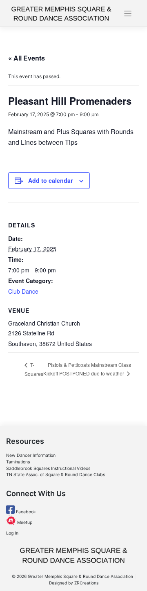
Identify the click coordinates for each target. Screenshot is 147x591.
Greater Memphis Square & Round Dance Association (80, 576)
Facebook (25, 512)
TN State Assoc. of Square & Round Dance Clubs (55, 474)
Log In (12, 533)
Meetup (24, 522)
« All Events (26, 58)
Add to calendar (50, 180)
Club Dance (23, 291)
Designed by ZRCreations (73, 582)
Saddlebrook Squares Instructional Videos (48, 468)
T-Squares (33, 369)
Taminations (18, 462)
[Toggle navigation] (128, 14)
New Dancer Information (31, 455)
